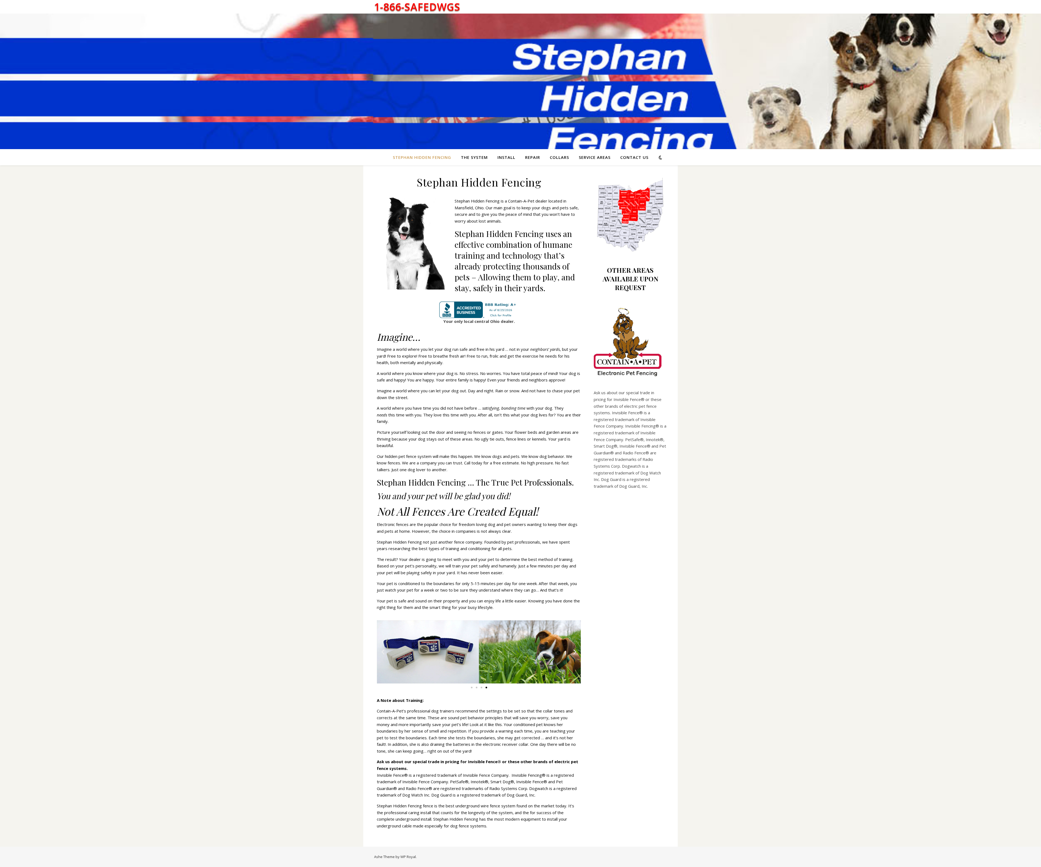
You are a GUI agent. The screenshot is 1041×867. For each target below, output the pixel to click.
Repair (532, 157)
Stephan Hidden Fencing (422, 157)
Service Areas (595, 157)
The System (474, 157)
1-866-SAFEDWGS (417, 7)
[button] (383, 651)
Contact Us (634, 157)
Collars (559, 157)
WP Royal (408, 856)
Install (506, 157)
